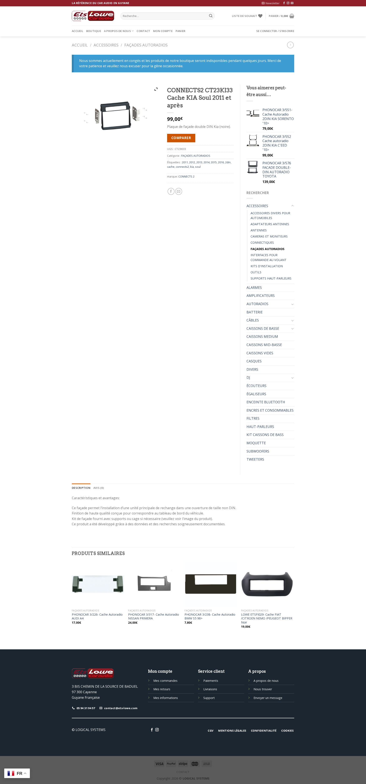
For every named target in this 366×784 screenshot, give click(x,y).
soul (198, 167)
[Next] (293, 598)
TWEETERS (255, 459)
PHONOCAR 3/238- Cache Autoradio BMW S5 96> (209, 616)
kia (192, 167)
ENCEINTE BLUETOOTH (266, 402)
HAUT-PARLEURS (260, 426)
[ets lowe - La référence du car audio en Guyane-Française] (93, 16)
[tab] (81, 488)
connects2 (182, 167)
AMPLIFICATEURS (261, 295)
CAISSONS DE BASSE (263, 328)
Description (81, 488)
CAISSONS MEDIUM (262, 336)
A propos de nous (117, 31)
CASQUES (254, 361)
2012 (192, 162)
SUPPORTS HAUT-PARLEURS (271, 278)
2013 (199, 162)
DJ (248, 377)
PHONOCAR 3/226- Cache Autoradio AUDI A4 (97, 616)
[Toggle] (292, 205)
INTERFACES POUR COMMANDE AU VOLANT (269, 257)
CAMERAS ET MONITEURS (269, 236)
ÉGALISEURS (256, 394)
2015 (214, 162)
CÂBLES (253, 320)
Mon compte (163, 31)
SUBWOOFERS (258, 451)
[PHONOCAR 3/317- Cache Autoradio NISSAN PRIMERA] (154, 584)
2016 (221, 162)
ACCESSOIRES (106, 45)
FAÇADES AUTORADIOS (146, 45)
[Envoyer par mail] (178, 191)
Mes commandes (165, 681)
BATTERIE (255, 312)
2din (228, 162)
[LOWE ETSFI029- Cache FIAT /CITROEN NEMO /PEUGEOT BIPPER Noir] (267, 584)
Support (209, 698)
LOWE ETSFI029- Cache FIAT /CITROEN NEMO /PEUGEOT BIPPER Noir (266, 618)
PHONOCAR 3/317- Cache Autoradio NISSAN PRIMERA (153, 616)
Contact (143, 31)
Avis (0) (98, 488)
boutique (93, 31)
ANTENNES (259, 230)
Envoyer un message (268, 698)
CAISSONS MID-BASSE (264, 344)
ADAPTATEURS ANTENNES (270, 224)
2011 (185, 162)
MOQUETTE (256, 443)
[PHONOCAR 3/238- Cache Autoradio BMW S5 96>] (210, 584)
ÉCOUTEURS (256, 385)
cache (171, 167)
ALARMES (254, 287)
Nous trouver (263, 689)
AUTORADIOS (257, 304)
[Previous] (72, 598)
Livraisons (210, 689)
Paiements (210, 681)
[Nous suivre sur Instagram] (288, 3)
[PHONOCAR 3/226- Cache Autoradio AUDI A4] (98, 584)
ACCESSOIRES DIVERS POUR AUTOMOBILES (270, 215)
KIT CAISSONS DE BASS (265, 434)
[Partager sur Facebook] (171, 191)
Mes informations (165, 698)
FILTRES (253, 418)
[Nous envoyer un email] (292, 3)
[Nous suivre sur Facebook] (284, 3)
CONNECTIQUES (262, 242)
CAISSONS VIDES (260, 353)
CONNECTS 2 (186, 176)
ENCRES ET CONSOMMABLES (270, 410)
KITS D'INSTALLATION (267, 266)
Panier (181, 31)
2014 (206, 162)
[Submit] (210, 16)
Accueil (77, 31)
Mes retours (161, 689)
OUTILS (256, 272)
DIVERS (252, 369)
